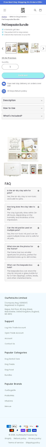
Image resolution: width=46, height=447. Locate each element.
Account (8, 338)
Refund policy (20, 438)
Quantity (5, 62)
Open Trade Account (14, 333)
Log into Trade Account (15, 327)
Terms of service (15, 442)
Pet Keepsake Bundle (10, 19)
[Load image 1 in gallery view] (11, 48)
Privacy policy (35, 438)
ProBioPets (9, 395)
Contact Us (10, 344)
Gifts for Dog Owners (18, 17)
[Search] (35, 10)
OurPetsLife (21, 435)
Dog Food (9, 370)
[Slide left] (2, 48)
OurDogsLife (10, 390)
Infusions (9, 401)
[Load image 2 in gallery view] (23, 48)
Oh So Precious (9, 58)
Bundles (8, 375)
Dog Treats (10, 364)
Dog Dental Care (12, 359)
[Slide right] (43, 48)
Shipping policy (33, 442)
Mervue (8, 406)
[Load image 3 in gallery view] (34, 48)
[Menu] (4, 10)
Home (4, 17)
